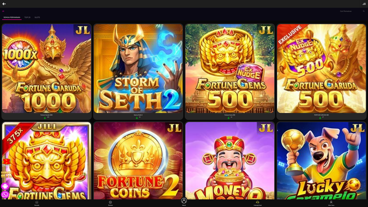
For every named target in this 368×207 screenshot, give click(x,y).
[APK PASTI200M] (4, 185)
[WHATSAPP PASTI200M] (4, 194)
